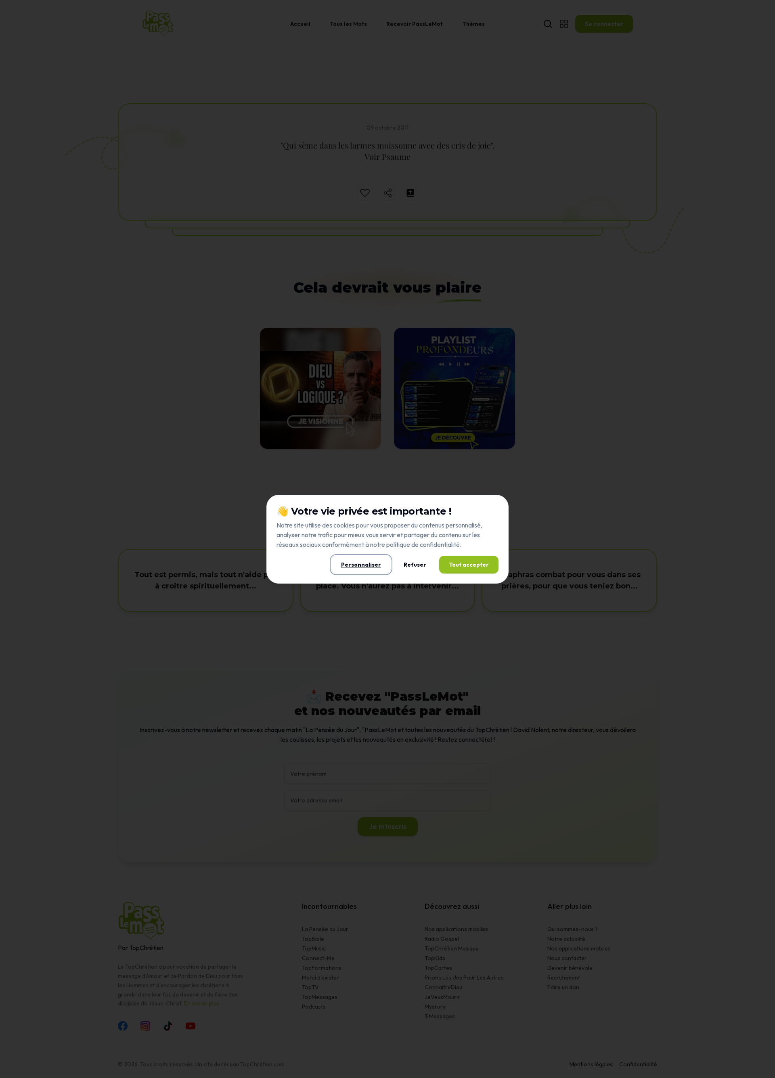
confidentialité (440, 544)
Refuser (415, 564)
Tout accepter (469, 564)
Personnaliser (361, 564)
